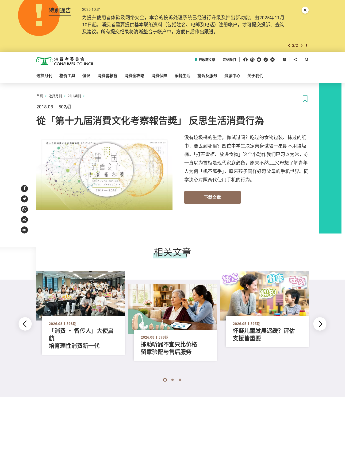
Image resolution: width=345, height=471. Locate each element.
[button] (289, 45)
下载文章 (212, 197)
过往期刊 (74, 96)
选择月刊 (55, 96)
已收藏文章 (207, 60)
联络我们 (229, 60)
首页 (39, 96)
